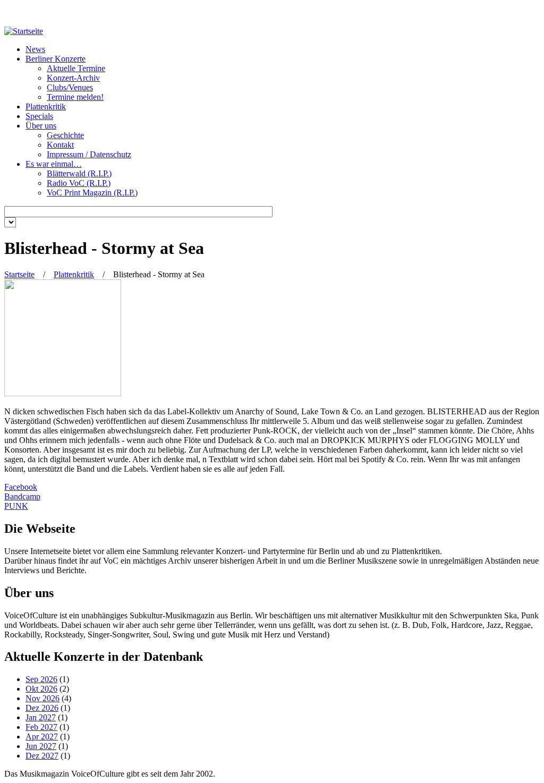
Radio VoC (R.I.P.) (78, 183)
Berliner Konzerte (56, 58)
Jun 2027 (41, 746)
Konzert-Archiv (73, 77)
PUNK (16, 505)
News (35, 49)
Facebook (20, 486)
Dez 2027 (42, 755)
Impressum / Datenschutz (89, 154)
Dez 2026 (42, 707)
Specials (39, 116)
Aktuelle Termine (76, 68)
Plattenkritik (46, 106)
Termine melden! (75, 96)
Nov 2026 (43, 698)
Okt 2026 (41, 688)
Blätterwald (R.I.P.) (79, 173)
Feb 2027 (41, 726)
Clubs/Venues (70, 87)
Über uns (41, 125)
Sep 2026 (41, 679)
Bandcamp (22, 496)
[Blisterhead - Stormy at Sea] (62, 393)
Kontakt (60, 144)
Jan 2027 (41, 717)
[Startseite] (23, 31)
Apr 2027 (42, 736)
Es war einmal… (54, 163)
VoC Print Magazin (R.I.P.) (92, 192)
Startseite (19, 274)
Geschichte (65, 135)
